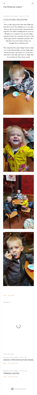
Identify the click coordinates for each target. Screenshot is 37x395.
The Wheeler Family (12, 7)
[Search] (32, 3)
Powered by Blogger (20, 389)
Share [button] (4, 295)
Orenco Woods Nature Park (18, 360)
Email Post (11, 295)
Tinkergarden (11, 373)
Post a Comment (13, 363)
